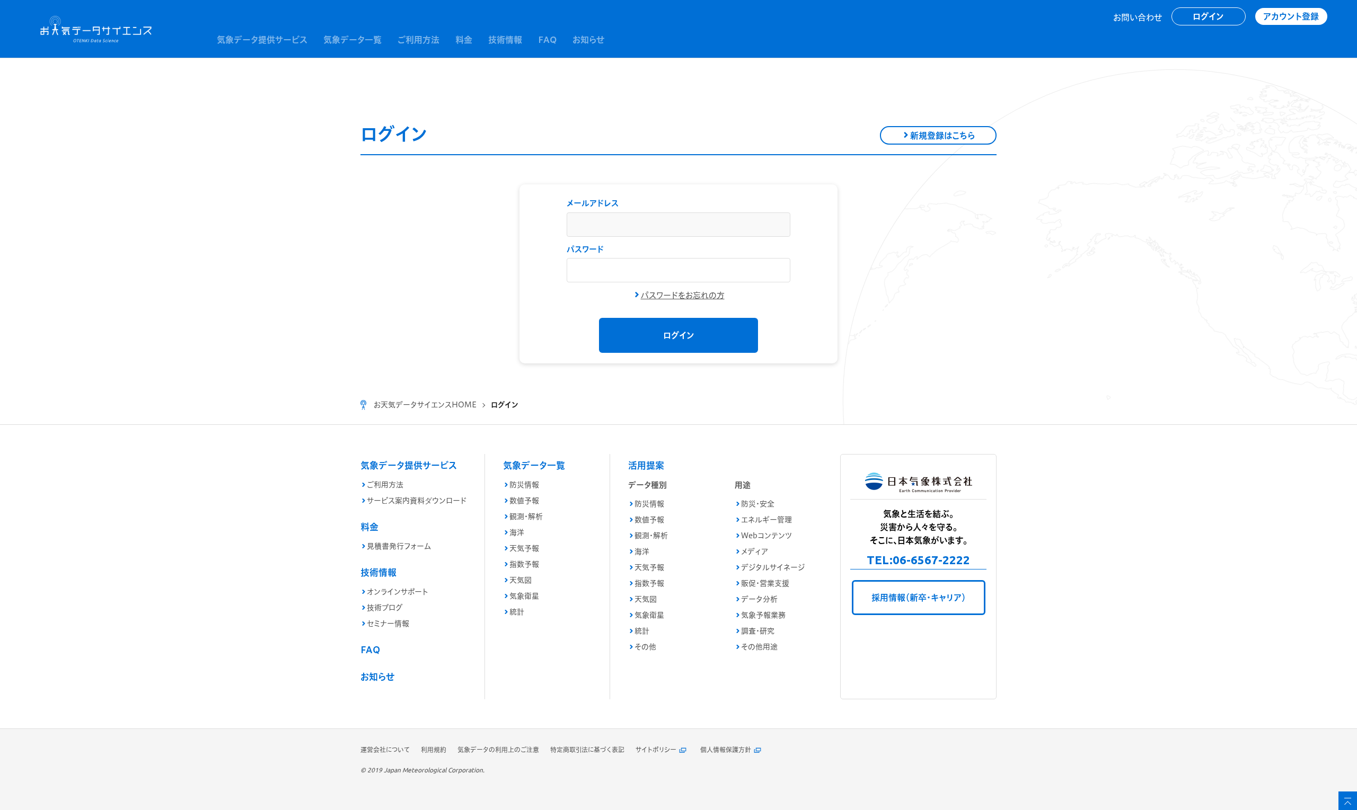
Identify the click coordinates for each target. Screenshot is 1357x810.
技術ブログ (384, 607)
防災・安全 (757, 504)
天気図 (520, 580)
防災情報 (524, 484)
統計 (516, 612)
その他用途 (759, 647)
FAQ (370, 649)
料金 (369, 526)
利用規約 (433, 750)
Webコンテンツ (766, 535)
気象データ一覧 (534, 465)
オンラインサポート (397, 592)
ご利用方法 (385, 484)
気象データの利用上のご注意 (498, 750)
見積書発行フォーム (399, 546)
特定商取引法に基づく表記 (587, 750)
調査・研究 (757, 631)
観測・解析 (526, 516)
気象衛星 (524, 596)
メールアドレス (593, 203)
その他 (645, 647)
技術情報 (378, 572)
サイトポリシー (656, 750)
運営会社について (385, 750)
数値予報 (524, 500)
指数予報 (524, 564)
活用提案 (646, 465)
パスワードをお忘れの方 (683, 295)
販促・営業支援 (765, 583)
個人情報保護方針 (725, 750)
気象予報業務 (763, 615)
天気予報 (524, 548)
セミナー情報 (388, 623)
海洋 (516, 532)
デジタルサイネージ (773, 567)
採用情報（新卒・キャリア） (918, 597)
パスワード (585, 249)
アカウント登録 (1291, 16)
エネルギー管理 (766, 519)
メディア (754, 551)
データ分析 (759, 599)
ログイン (1208, 16)
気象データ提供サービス (408, 465)
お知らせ (377, 676)
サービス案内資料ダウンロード (416, 500)
